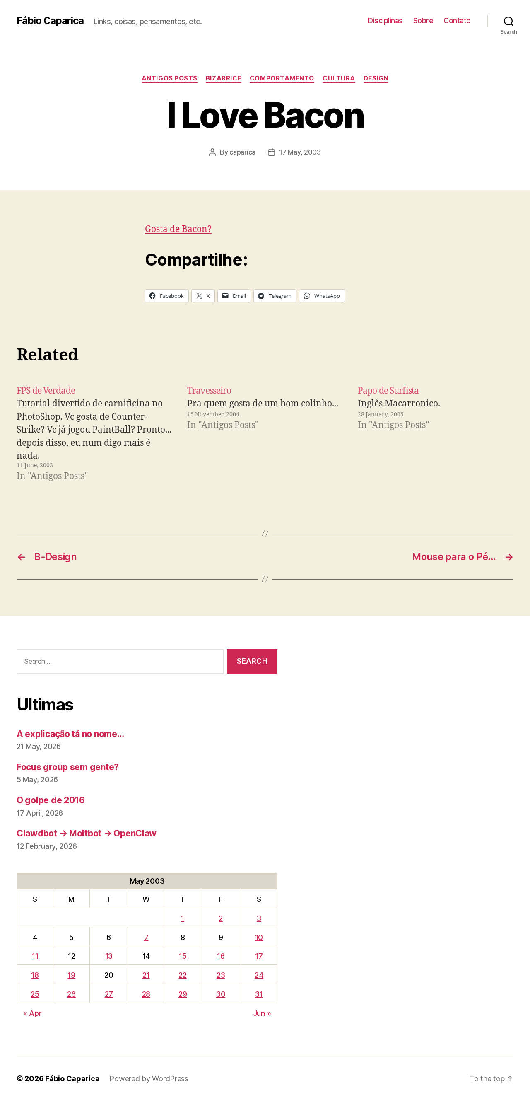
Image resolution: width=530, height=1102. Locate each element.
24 (259, 975)
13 (109, 956)
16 (220, 956)
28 (146, 994)
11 (35, 956)
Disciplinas (385, 20)
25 (35, 994)
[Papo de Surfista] (435, 433)
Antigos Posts (170, 78)
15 (182, 956)
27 (109, 994)
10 (259, 937)
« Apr (32, 1013)
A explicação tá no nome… (70, 734)
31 (259, 994)
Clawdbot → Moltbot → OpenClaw (87, 833)
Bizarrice (223, 78)
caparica (242, 152)
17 (259, 956)
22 (182, 975)
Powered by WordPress (148, 1078)
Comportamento (282, 78)
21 (145, 975)
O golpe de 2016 (51, 800)
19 (71, 975)
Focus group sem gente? (68, 767)
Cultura (339, 78)
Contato (457, 20)
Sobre (423, 20)
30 (220, 994)
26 (71, 994)
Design (376, 78)
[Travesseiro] (265, 433)
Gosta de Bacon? (178, 229)
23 (221, 975)
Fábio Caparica (50, 21)
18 (35, 975)
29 (182, 994)
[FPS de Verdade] (94, 433)
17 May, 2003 (300, 152)
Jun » (262, 1013)
